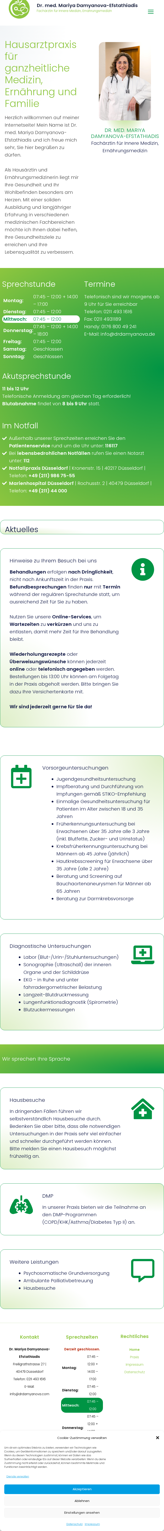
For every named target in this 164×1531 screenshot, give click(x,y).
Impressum (92, 1524)
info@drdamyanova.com (29, 1394)
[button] (157, 1438)
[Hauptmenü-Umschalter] (151, 12)
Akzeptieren (82, 1489)
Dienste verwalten (17, 1476)
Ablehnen (82, 1501)
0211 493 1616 (36, 1379)
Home (134, 1349)
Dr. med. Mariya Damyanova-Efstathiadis (87, 5)
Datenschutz (74, 1524)
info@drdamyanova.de (128, 334)
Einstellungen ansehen (82, 1512)
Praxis (134, 1357)
